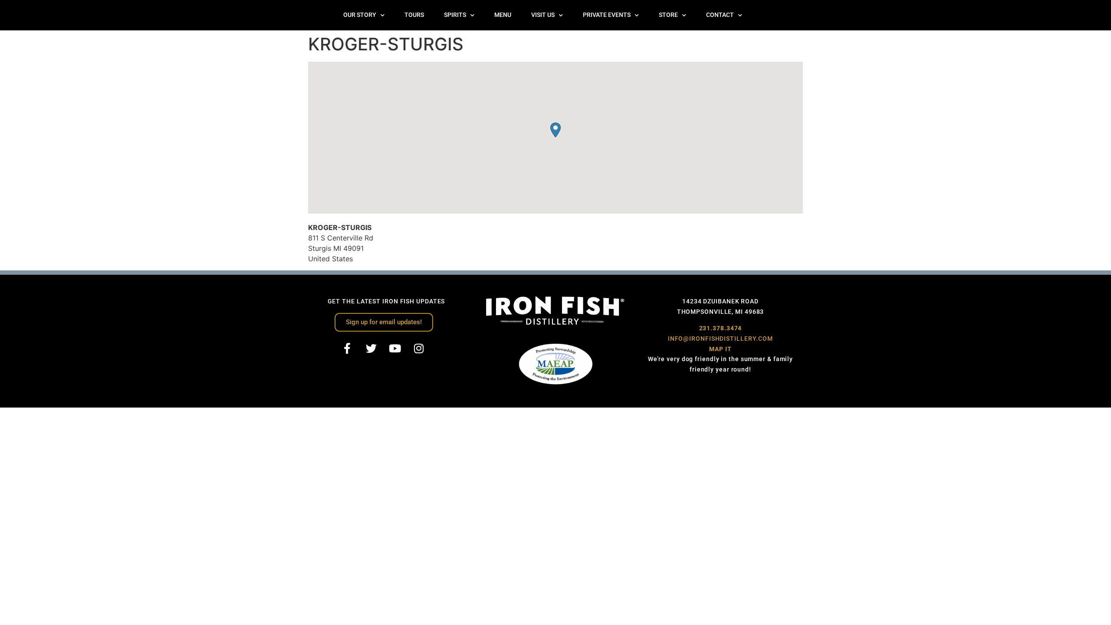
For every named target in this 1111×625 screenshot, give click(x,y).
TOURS (414, 15)
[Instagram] (419, 348)
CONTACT (720, 15)
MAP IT (720, 348)
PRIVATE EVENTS (607, 15)
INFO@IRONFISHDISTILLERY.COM (720, 338)
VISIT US (543, 15)
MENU (502, 15)
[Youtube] (395, 348)
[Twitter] (371, 348)
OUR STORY (359, 15)
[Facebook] (347, 348)
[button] (555, 130)
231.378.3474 (720, 328)
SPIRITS (455, 15)
